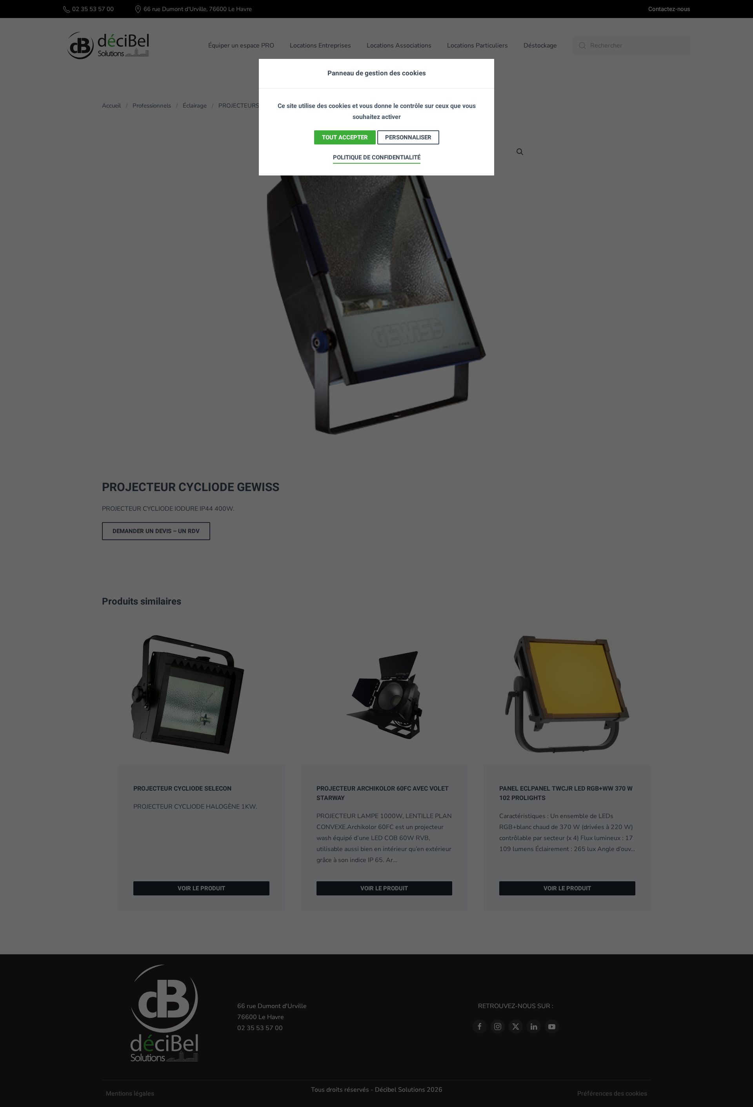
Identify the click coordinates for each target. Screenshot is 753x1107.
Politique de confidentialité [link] (376, 157)
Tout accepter (345, 137)
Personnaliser (408, 137)
